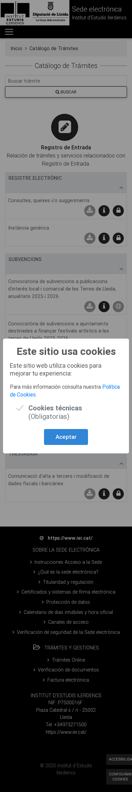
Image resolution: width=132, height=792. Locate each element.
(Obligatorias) (55, 408)
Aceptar (66, 437)
